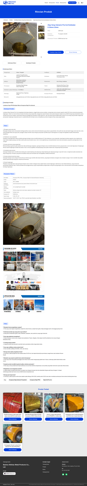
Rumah (46, 2)
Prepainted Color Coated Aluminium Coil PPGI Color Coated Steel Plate (74, 415)
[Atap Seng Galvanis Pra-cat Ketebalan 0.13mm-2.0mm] (20, 39)
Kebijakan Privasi (6, 484)
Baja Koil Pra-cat (47, 379)
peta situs (13, 484)
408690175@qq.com (10, 473)
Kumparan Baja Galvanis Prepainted (18, 379)
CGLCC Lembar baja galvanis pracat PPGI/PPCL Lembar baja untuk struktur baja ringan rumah (54, 415)
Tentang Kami (52, 2)
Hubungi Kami (63, 2)
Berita (44, 469)
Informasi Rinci (12, 63)
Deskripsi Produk (31, 63)
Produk (57, 2)
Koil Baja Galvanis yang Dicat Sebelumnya (22, 19)
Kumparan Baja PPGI (35, 379)
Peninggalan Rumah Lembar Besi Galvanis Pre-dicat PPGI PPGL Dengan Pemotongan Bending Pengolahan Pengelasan (12, 446)
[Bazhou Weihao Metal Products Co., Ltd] (9, 2)
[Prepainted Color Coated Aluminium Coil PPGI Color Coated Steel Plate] (74, 402)
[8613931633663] (63, 474)
